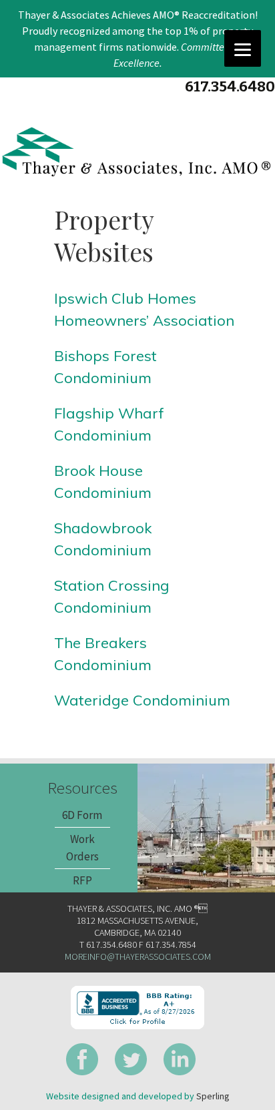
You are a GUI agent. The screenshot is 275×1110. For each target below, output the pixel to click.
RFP (82, 880)
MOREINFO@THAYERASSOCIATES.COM (138, 956)
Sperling (213, 1096)
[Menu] (242, 48)
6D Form (82, 815)
